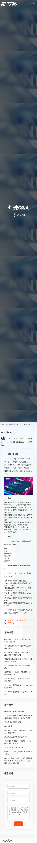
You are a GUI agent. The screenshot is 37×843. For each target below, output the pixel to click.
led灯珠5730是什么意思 (16, 620)
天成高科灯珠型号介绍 (12, 722)
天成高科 (12, 424)
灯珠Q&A (25, 424)
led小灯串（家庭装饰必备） (14, 711)
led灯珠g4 (11, 623)
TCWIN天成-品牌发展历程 (14, 747)
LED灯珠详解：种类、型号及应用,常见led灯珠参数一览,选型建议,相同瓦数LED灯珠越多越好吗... (18, 760)
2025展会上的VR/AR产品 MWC (15, 737)
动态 (18, 424)
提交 (18, 824)
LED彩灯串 (8, 726)
